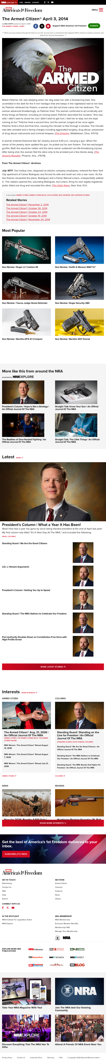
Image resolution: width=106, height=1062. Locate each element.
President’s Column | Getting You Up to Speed (26, 590)
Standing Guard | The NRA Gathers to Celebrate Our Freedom (34, 613)
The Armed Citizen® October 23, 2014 (26, 212)
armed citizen (22, 195)
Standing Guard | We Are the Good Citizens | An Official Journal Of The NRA (78, 748)
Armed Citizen (10, 698)
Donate (35, 2)
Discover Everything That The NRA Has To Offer (25, 1046)
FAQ (4, 891)
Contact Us (6, 887)
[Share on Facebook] (36, 25)
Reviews (59, 785)
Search (5, 898)
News (22, 26)
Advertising (7, 883)
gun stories (52, 195)
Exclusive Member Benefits (66, 923)
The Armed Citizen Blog (27, 738)
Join (21, 2)
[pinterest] (48, 25)
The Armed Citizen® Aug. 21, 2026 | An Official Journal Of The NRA (26, 733)
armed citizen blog (37, 195)
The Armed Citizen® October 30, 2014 (26, 208)
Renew (28, 2)
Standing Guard (64, 742)
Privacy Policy (7, 1057)
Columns (12, 536)
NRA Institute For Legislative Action (17, 919)
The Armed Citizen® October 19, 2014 (26, 216)
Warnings (50, 1057)
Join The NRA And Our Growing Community (73, 1009)
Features (59, 891)
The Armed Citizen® (10, 26)
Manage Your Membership (66, 931)
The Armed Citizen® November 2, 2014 (27, 204)
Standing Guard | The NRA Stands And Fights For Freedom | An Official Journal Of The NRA (79, 766)
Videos (58, 898)
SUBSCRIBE (16, 854)
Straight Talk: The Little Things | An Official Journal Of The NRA (77, 441)
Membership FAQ (62, 927)
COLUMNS (89, 742)
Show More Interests (65, 823)
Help (4, 894)
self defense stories (80, 195)
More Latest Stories (64, 666)
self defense (64, 195)
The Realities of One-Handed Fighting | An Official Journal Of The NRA (24, 441)
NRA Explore (7, 923)
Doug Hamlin (78, 742)
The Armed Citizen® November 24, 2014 (28, 219)
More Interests (28, 692)
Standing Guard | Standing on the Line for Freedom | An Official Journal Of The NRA (78, 735)
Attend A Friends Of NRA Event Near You (78, 1044)
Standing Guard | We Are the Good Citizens (24, 543)
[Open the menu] (101, 9)
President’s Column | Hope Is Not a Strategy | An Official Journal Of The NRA (25, 408)
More (18, 458)
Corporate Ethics (36, 1057)
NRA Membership (62, 919)
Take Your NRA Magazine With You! (22, 1007)
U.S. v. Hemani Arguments (15, 567)
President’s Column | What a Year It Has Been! (41, 524)
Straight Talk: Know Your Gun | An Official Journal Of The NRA (76, 408)
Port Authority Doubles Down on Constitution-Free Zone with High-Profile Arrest (34, 638)
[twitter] (42, 25)
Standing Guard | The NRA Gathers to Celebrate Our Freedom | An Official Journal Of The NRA (78, 757)
